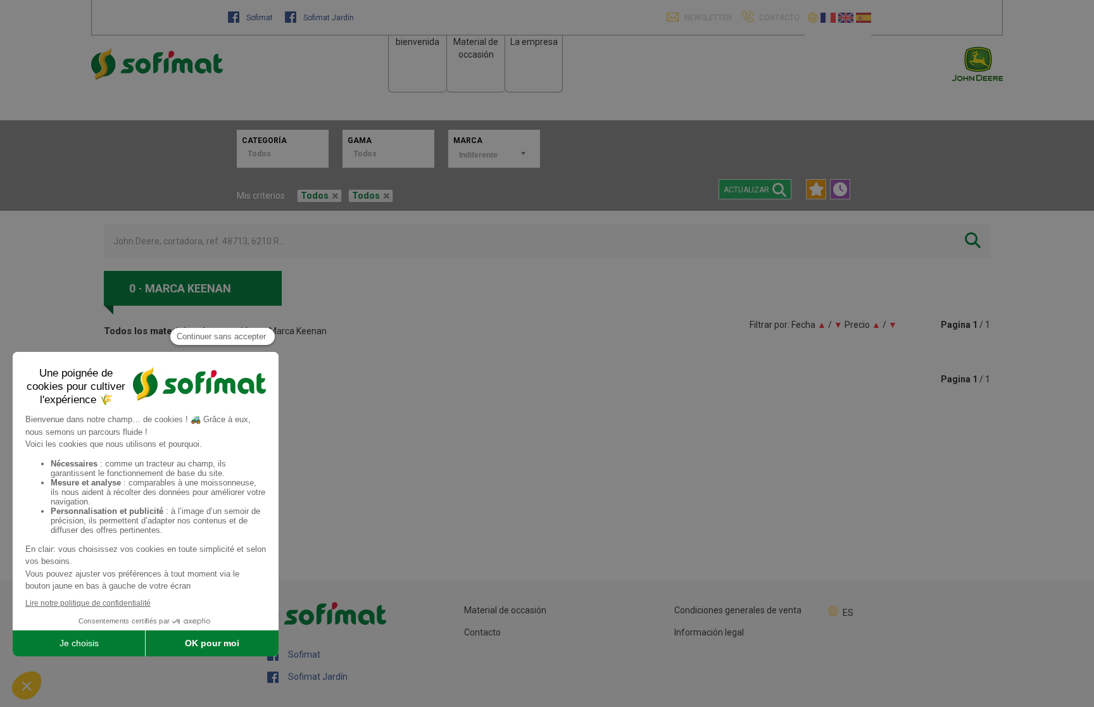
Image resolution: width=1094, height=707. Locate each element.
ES (848, 613)
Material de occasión (505, 610)
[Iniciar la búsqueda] (973, 241)
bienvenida (417, 42)
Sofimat (259, 17)
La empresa (534, 42)
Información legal (709, 632)
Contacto (482, 632)
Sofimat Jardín (327, 17)
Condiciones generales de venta (738, 610)
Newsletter (707, 17)
